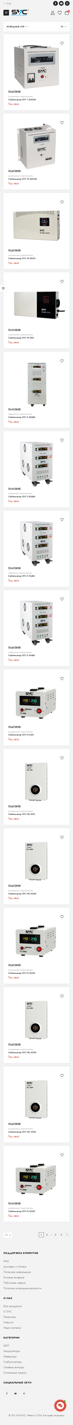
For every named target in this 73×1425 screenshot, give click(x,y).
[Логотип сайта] (20, 13)
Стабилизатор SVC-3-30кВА (21, 417)
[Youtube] (61, 3)
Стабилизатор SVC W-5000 (21, 258)
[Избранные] (59, 13)
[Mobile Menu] (6, 13)
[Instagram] (67, 3)
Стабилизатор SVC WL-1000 (22, 1131)
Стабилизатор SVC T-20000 (22, 99)
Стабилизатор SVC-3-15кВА (21, 576)
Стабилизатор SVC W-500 (21, 337)
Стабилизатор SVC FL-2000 (21, 1211)
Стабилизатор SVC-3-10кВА (21, 655)
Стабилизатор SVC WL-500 (21, 814)
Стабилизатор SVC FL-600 (21, 734)
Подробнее (14, 91)
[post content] (36, 67)
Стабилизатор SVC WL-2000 (22, 1052)
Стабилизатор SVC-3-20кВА (21, 496)
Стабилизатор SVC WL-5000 (22, 893)
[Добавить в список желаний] (62, 43)
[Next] (67, 1234)
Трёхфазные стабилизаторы (20, 414)
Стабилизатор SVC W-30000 (22, 179)
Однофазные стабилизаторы (20, 97)
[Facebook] (55, 3)
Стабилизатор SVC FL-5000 (21, 973)
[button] (7, 3)
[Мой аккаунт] (52, 13)
